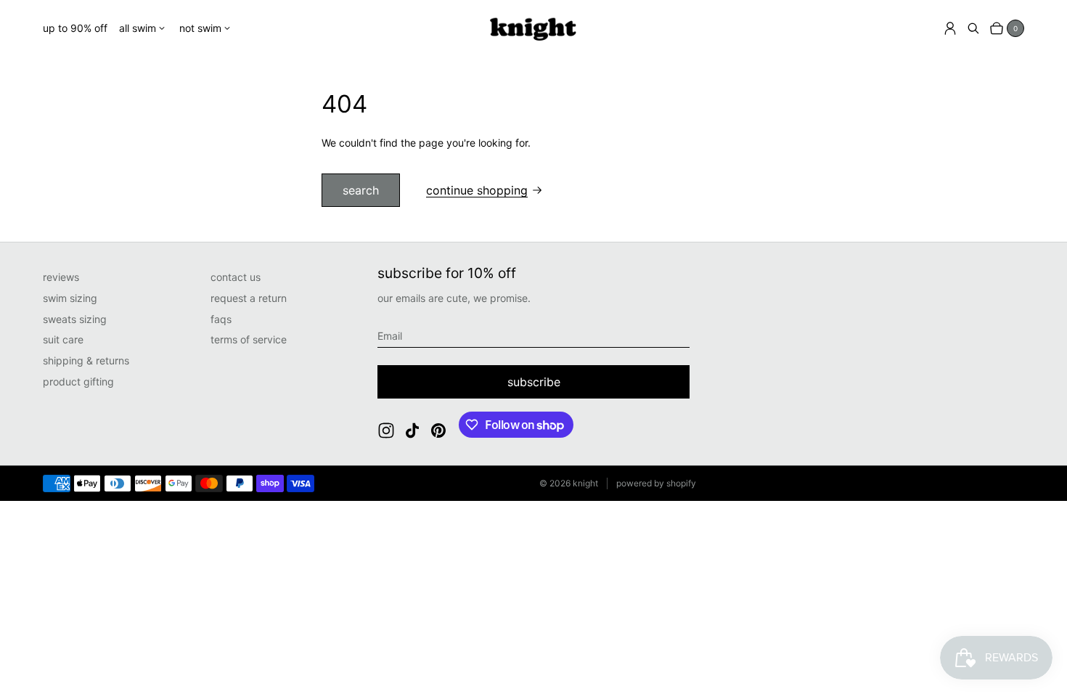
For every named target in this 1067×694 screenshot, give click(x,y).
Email (389, 336)
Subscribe (533, 382)
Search (361, 190)
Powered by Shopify (656, 483)
